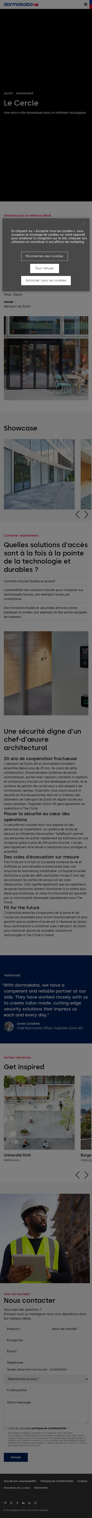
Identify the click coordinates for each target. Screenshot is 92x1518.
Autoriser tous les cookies (46, 280)
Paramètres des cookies (44, 256)
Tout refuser (44, 268)
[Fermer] (83, 223)
